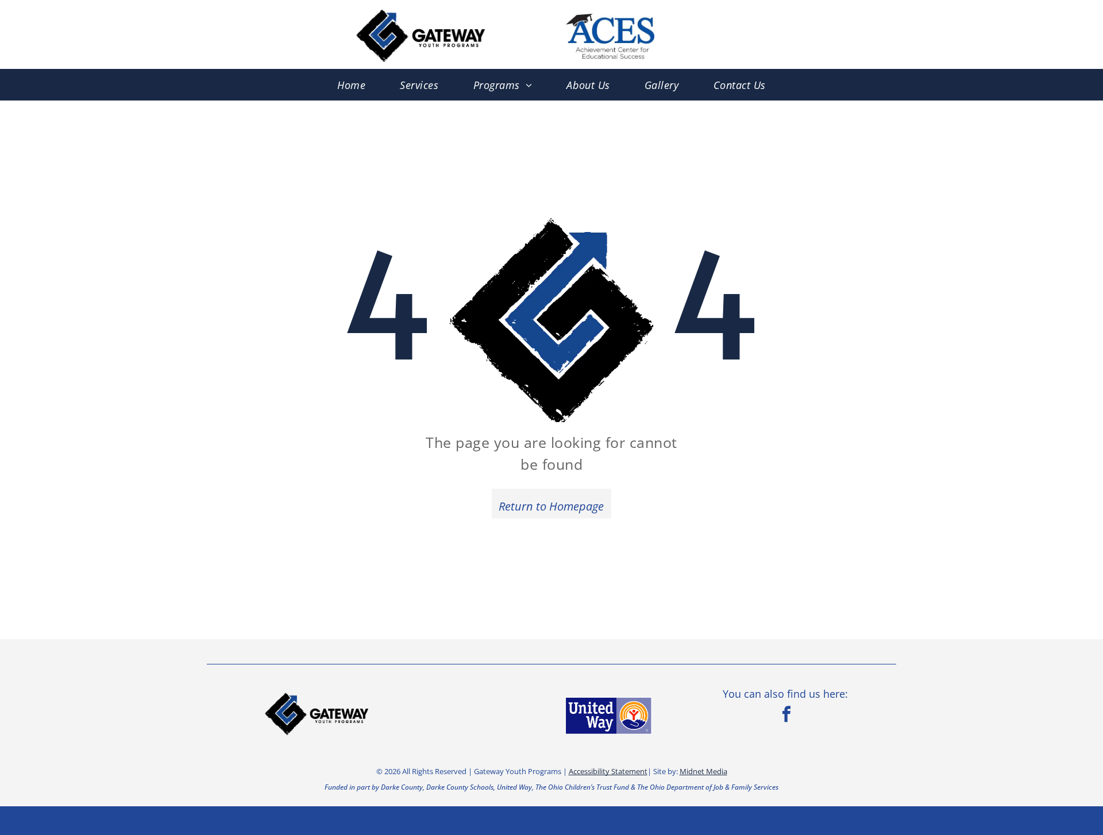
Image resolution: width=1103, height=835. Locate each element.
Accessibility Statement (608, 771)
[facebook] (786, 715)
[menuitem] (351, 85)
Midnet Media (703, 771)
